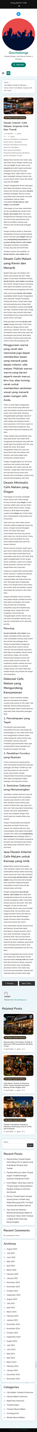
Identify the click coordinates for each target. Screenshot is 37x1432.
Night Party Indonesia (15, 1401)
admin (19, 133)
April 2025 (11, 1307)
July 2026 (11, 1253)
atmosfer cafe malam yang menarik (16, 139)
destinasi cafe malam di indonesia (15, 145)
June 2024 (11, 1349)
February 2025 (12, 1316)
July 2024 (11, 1345)
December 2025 (13, 1282)
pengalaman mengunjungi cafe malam (17, 153)
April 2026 (11, 1266)
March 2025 (11, 1312)
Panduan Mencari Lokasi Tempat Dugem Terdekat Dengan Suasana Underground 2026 (20, 1175)
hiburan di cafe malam (11, 147)
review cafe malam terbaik (13, 155)
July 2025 (11, 1303)
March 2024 (11, 1362)
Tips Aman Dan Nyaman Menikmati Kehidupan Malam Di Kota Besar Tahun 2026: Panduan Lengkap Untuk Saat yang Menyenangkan (20, 1216)
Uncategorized (13, 1413)
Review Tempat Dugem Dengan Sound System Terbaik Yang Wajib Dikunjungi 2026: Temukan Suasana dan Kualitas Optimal (20, 1201)
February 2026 (12, 1274)
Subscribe (20, 65)
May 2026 (11, 1261)
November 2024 (13, 1328)
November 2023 (13, 1379)
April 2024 (11, 1358)
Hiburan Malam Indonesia (17, 1396)
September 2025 (13, 1295)
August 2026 (12, 1249)
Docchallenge (18, 53)
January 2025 (12, 1320)
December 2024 (13, 1324)
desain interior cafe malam (13, 142)
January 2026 (12, 1278)
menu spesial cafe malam (12, 150)
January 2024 (12, 1370)
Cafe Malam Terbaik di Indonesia (15, 117)
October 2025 (12, 1291)
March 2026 (11, 1270)
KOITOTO (25, 1429)
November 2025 (13, 1287)
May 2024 (11, 1354)
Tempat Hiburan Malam (16, 1409)
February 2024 (12, 1366)
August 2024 (12, 1341)
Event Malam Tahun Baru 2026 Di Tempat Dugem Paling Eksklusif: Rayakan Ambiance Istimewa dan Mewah (20, 1187)
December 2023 (13, 1374)
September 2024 (13, 1337)
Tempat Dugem (13, 1405)
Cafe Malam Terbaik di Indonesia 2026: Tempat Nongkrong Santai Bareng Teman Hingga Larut (16, 1085)
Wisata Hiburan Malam (16, 1417)
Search (6, 1142)
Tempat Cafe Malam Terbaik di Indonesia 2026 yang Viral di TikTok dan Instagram (18, 1127)
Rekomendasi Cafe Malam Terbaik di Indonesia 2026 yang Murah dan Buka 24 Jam (18, 1044)
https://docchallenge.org (18, 1000)
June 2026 (11, 1257)
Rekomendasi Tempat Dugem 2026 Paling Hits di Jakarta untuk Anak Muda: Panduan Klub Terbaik (20, 1163)
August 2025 (12, 1299)
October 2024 (12, 1333)
